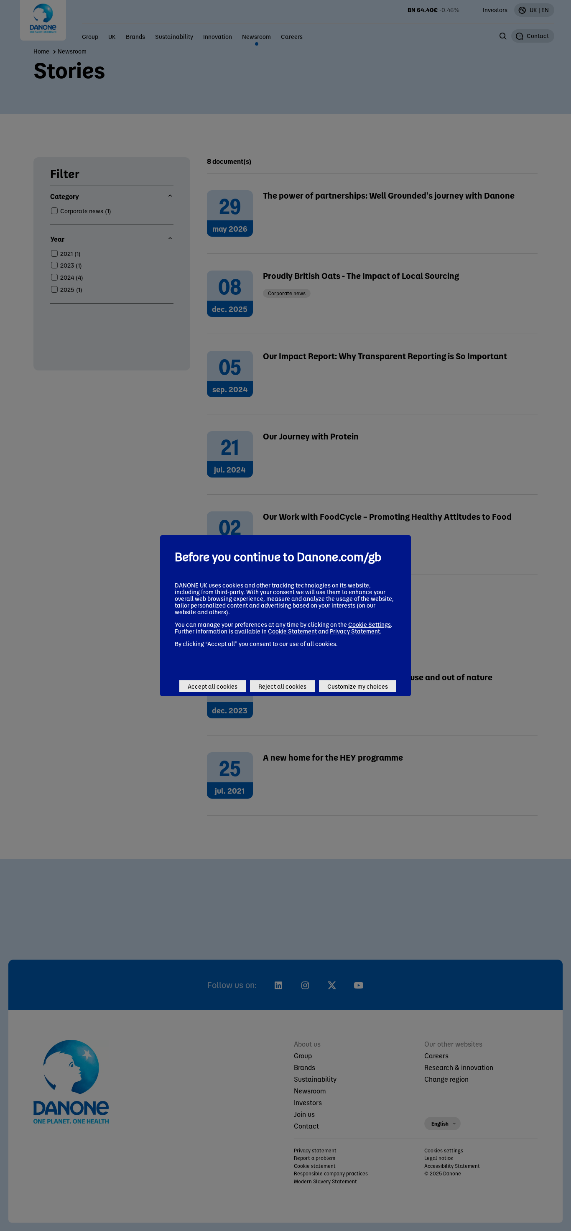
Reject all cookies (282, 686)
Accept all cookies (212, 686)
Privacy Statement (355, 631)
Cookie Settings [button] (369, 624)
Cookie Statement (292, 631)
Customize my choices (357, 686)
